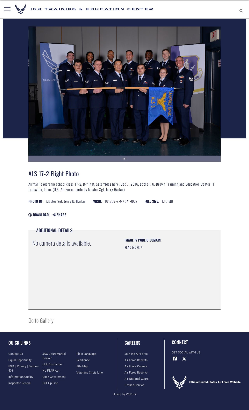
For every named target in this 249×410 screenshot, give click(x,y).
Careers (132, 343)
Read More (132, 247)
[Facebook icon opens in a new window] (175, 358)
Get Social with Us (186, 352)
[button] (6, 9)
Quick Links (19, 343)
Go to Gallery (40, 320)
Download (40, 214)
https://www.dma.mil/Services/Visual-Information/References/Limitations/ (159, 280)
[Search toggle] (242, 9)
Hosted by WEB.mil (124, 394)
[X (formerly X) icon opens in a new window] (184, 358)
